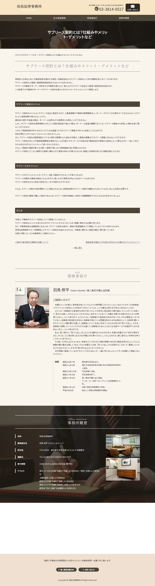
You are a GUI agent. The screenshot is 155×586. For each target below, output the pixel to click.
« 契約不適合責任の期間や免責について (32, 242)
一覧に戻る (77, 247)
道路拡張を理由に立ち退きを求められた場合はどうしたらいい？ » (113, 242)
